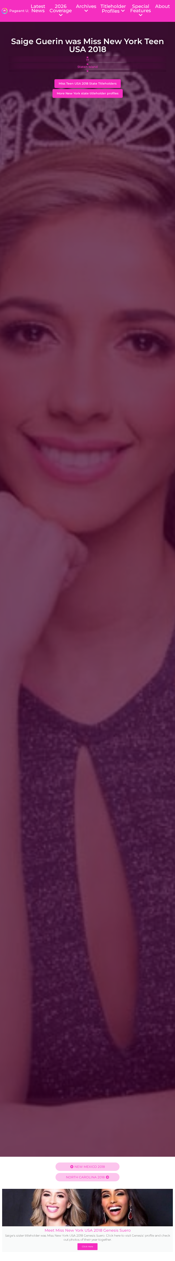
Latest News (38, 8)
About (162, 6)
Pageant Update (24, 11)
